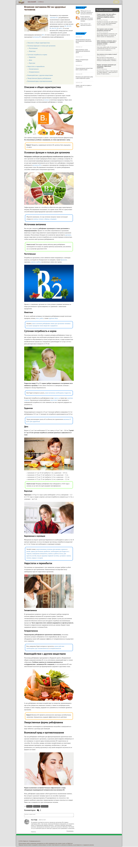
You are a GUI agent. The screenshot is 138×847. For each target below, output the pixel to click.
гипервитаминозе (55, 648)
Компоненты (44, 806)
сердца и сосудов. (37, 558)
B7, (55, 28)
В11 (43, 35)
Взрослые (32, 63)
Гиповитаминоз (34, 69)
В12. (61, 28)
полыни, (41, 219)
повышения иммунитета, (40, 553)
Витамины (29, 806)
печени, (28, 558)
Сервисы (41, 2)
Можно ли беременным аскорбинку (82, 60)
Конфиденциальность (34, 841)
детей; (28, 551)
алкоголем (53, 400)
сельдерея (53, 219)
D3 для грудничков (34, 421)
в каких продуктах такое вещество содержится (42, 326)
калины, (35, 219)
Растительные (33, 48)
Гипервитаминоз (34, 72)
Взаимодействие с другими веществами (40, 75)
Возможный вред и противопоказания (39, 81)
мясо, (37, 318)
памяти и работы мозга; (55, 553)
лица (38, 556)
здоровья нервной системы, (50, 556)
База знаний (32, 2)
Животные (32, 51)
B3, (70, 26)
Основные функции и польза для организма (41, 46)
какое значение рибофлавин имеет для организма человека (51, 323)
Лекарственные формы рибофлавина (39, 78)
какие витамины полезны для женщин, (48, 549)
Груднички (32, 57)
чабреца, (47, 219)
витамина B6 (37, 165)
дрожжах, (68, 235)
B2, (68, 26)
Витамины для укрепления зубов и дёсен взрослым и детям (84, 77)
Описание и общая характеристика (38, 43)
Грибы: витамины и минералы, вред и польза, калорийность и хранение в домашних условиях (106, 42)
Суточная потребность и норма (37, 54)
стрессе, (56, 398)
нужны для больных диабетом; (40, 551)
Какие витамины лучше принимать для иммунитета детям (83, 51)
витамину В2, (37, 37)
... (111, 24)
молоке (46, 100)
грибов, (38, 262)
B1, (66, 26)
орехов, (33, 262)
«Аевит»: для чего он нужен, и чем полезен (83, 86)
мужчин (63, 549)
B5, (51, 28)
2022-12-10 (42, 819)
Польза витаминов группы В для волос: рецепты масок (84, 69)
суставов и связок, (65, 556)
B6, (53, 28)
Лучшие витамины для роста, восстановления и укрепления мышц (83, 41)
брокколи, (64, 260)
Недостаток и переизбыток (36, 66)
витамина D (67, 419)
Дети (30, 60)
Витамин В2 (37, 806)
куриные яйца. (53, 318)
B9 (58, 28)
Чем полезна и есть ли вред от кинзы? (107, 54)
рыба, (41, 318)
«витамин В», (54, 17)
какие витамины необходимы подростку (58, 393)
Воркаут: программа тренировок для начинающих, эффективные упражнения (106, 66)
